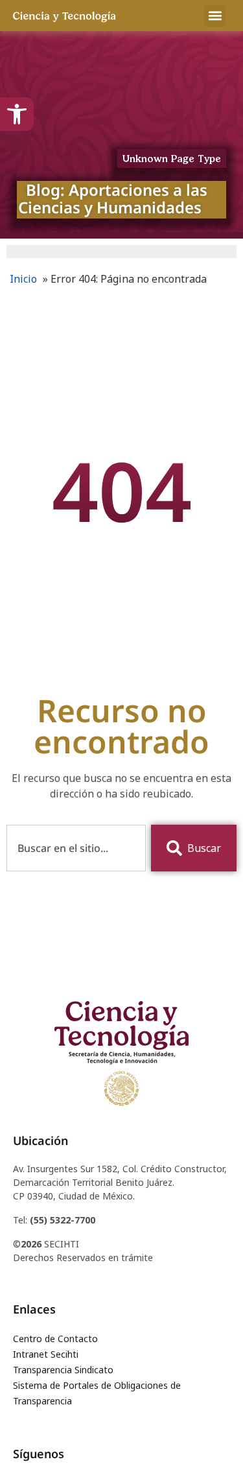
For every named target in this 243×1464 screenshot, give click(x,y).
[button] (215, 16)
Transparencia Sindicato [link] (63, 1370)
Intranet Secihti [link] (45, 1354)
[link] (17, 114)
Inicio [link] (23, 279)
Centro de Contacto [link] (55, 1338)
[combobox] (76, 848)
